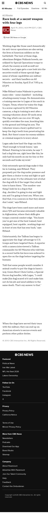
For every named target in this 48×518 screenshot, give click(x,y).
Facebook (6, 391)
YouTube (6, 387)
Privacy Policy (8, 411)
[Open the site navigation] (8, 3)
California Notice (9, 415)
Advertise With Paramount (13, 470)
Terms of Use (8, 423)
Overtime (35, 8)
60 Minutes (7, 8)
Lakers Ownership (10, 376)
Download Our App (10, 446)
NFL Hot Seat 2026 (10, 372)
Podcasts (6, 442)
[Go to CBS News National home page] (24, 3)
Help (4, 478)
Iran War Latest (8, 367)
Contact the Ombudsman (13, 486)
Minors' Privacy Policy (11, 427)
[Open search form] (45, 3)
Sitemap (5, 455)
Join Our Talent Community (14, 474)
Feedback (6, 482)
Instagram (6, 395)
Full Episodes (23, 8)
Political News (8, 363)
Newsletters (7, 438)
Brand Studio (8, 451)
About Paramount (9, 466)
